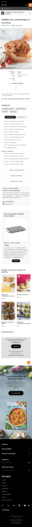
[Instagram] (14, 505)
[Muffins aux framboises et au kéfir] (8, 283)
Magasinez (16, 260)
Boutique (4, 482)
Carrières (4, 497)
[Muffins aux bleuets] (24, 283)
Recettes (4, 480)
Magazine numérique (7, 500)
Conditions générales (16, 522)
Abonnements (5, 488)
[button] (30, 5)
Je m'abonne (17, 393)
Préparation (21, 117)
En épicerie (4, 491)
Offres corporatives (6, 494)
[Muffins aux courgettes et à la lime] (24, 311)
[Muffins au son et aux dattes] (8, 311)
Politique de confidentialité (16, 520)
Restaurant (4, 485)
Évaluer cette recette (16, 25)
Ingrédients (10, 117)
